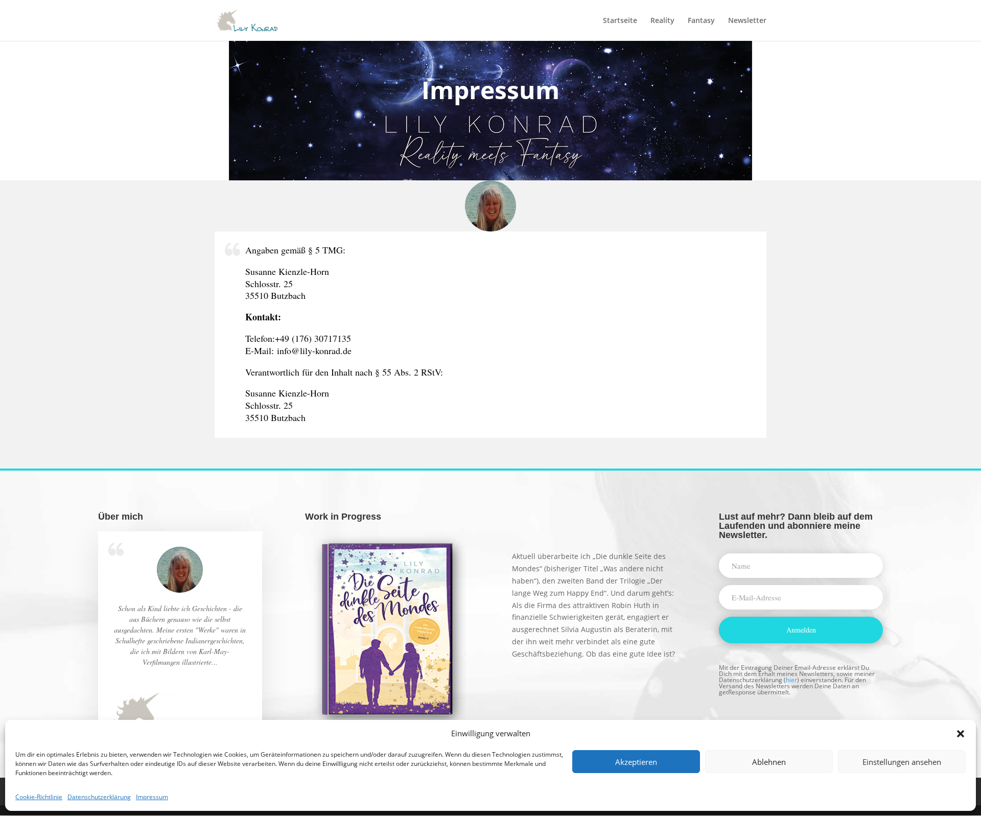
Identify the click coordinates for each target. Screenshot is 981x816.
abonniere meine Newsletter (789, 530)
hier (791, 679)
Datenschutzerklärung (99, 796)
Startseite (620, 21)
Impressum (152, 796)
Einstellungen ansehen (901, 762)
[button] (960, 734)
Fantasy (701, 21)
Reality (662, 21)
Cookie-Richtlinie (38, 796)
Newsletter (747, 21)
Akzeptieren (636, 762)
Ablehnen (769, 762)
